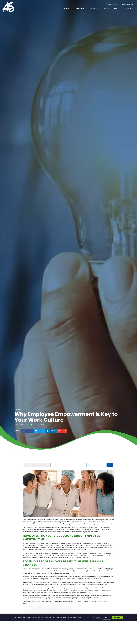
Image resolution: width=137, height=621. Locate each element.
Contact (127, 8)
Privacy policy (96, 617)
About (106, 8)
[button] (27, 431)
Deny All (106, 618)
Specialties (94, 8)
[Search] (110, 465)
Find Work (67, 8)
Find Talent (80, 8)
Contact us (107, 601)
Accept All (117, 618)
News (116, 8)
